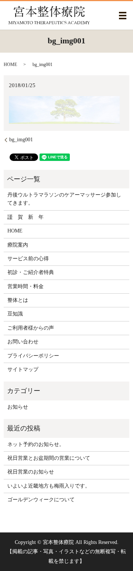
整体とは (17, 300)
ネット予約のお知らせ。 (35, 444)
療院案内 (17, 245)
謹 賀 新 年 (25, 217)
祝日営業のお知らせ (30, 472)
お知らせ (17, 407)
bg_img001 (21, 139)
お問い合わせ (22, 341)
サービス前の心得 (28, 258)
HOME (10, 64)
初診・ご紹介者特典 (30, 272)
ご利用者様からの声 (30, 328)
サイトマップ (22, 369)
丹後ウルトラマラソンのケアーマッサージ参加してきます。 (64, 199)
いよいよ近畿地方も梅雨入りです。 (48, 486)
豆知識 (15, 314)
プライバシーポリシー (33, 356)
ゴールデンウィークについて (41, 499)
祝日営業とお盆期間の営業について (48, 458)
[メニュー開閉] (122, 15)
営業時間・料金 (25, 286)
